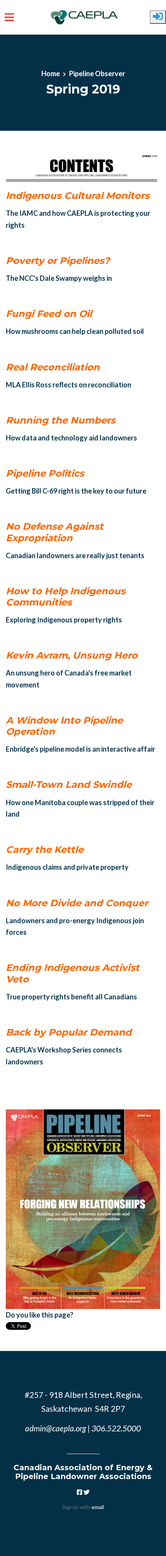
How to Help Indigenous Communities (65, 596)
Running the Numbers (60, 420)
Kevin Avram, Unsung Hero (71, 655)
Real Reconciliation (53, 367)
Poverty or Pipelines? (58, 260)
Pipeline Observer (97, 73)
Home (50, 73)
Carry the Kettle (44, 849)
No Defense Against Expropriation (54, 532)
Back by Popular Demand (69, 1032)
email (97, 1507)
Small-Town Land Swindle (69, 784)
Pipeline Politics (45, 473)
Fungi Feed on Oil (49, 313)
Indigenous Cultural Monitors (77, 195)
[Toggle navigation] (9, 17)
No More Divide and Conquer (77, 903)
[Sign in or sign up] (158, 17)
